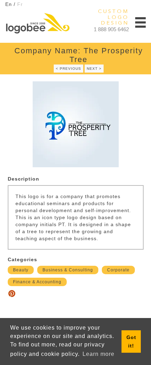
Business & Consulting (67, 270)
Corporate (118, 270)
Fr (20, 4)
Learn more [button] (98, 354)
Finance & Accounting (37, 281)
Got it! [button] (131, 341)
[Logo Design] (37, 23)
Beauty (20, 270)
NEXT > (94, 68)
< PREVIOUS (68, 68)
